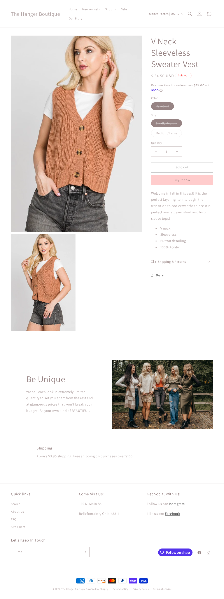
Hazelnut (165, 107)
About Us (17, 512)
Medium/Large (169, 134)
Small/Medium (169, 124)
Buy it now (182, 180)
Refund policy (120, 588)
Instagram (177, 503)
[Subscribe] (84, 552)
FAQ (13, 519)
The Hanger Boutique (73, 588)
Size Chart (18, 527)
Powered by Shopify (97, 588)
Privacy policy (141, 588)
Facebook (172, 513)
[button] (110, 9)
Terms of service (162, 588)
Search (16, 504)
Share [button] (160, 275)
